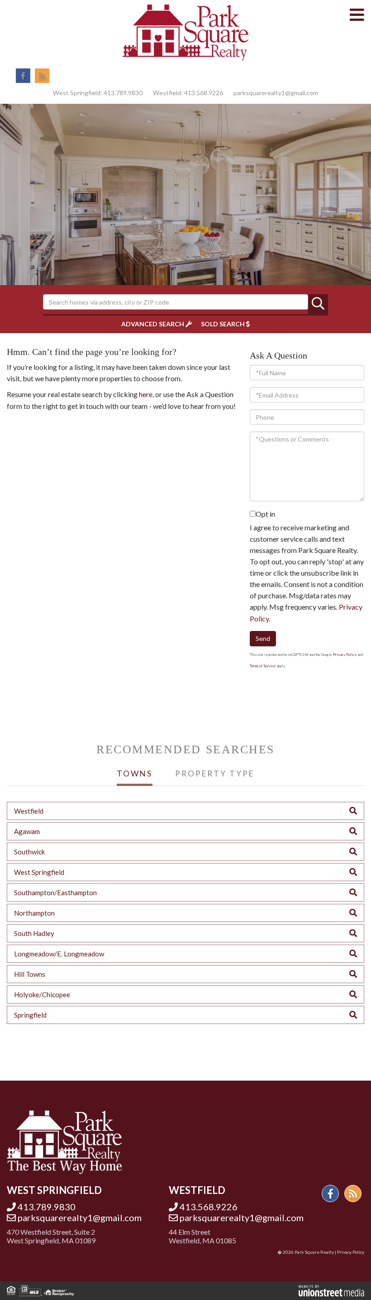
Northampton (34, 913)
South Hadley (34, 933)
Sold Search (223, 324)
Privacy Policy (345, 654)
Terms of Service (263, 666)
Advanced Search (152, 324)
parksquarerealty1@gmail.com (275, 93)
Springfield (30, 1015)
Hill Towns (29, 974)
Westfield (28, 811)
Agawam (27, 831)
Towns (134, 773)
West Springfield (39, 872)
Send (263, 638)
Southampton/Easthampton (55, 892)
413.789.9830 (123, 93)
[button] (318, 304)
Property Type (214, 773)
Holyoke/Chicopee (42, 994)
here (145, 394)
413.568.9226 (203, 93)
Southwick (29, 852)
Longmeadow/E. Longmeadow (59, 954)
